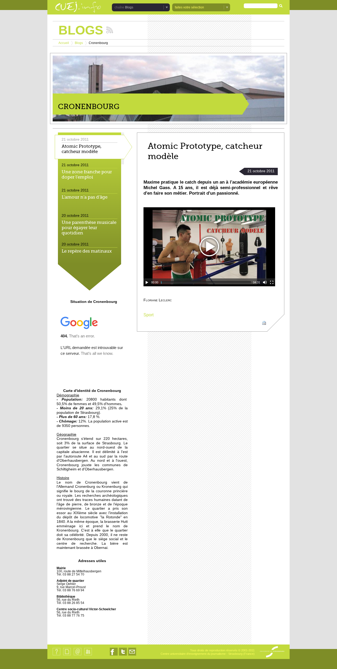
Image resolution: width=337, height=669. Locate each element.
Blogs (79, 43)
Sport (148, 315)
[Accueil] (78, 7)
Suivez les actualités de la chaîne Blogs (109, 30)
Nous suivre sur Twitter (123, 655)
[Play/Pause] (147, 282)
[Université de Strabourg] (272, 652)
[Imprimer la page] (264, 323)
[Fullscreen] (272, 282)
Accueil (63, 43)
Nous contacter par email (132, 655)
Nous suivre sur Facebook (114, 655)
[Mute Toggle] (265, 282)
